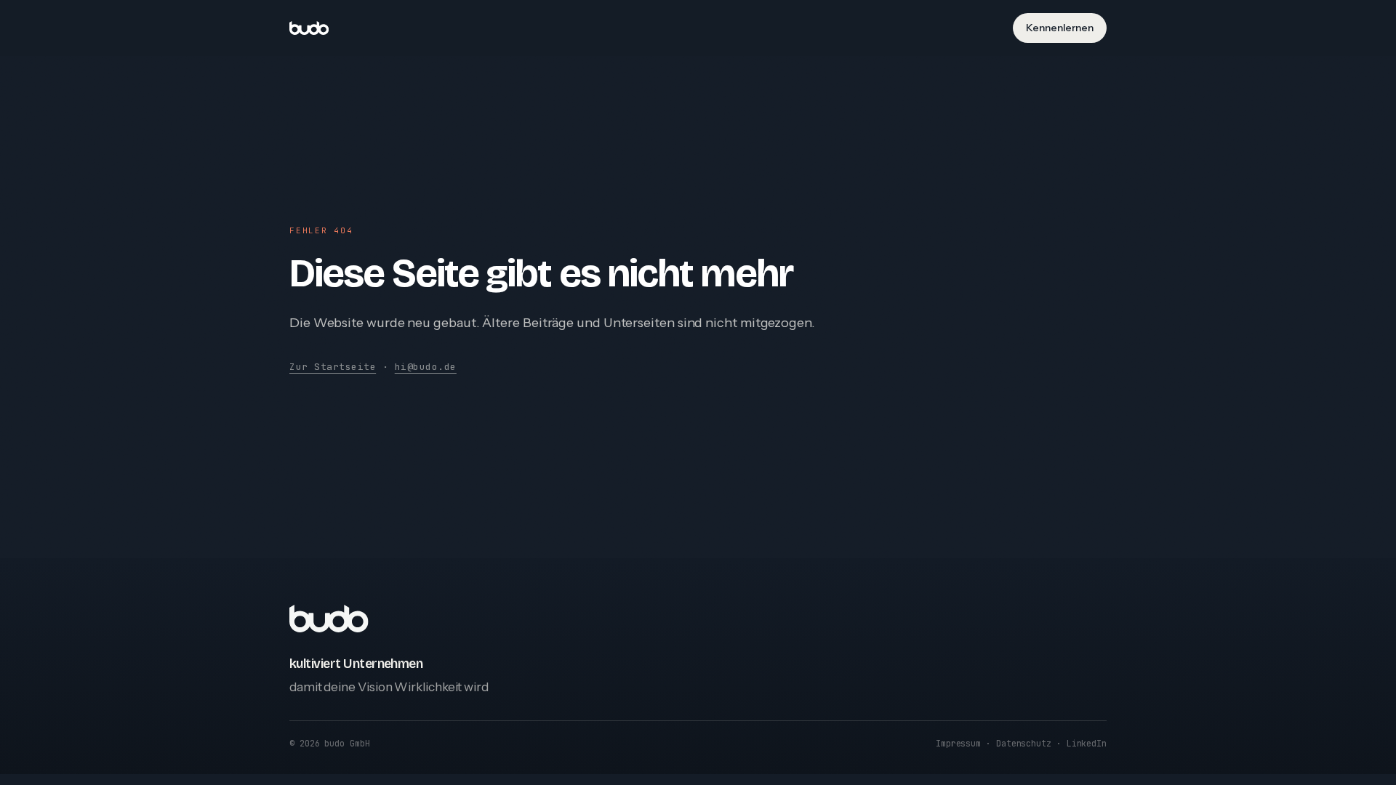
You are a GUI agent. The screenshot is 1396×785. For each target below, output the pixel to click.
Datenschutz (1023, 743)
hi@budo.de (426, 367)
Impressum (958, 743)
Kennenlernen (1060, 27)
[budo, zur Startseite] (309, 28)
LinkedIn (1087, 743)
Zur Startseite (332, 367)
